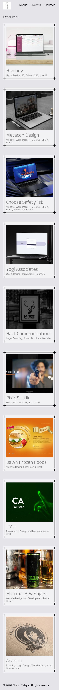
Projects (36, 5)
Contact (50, 5)
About (23, 5)
